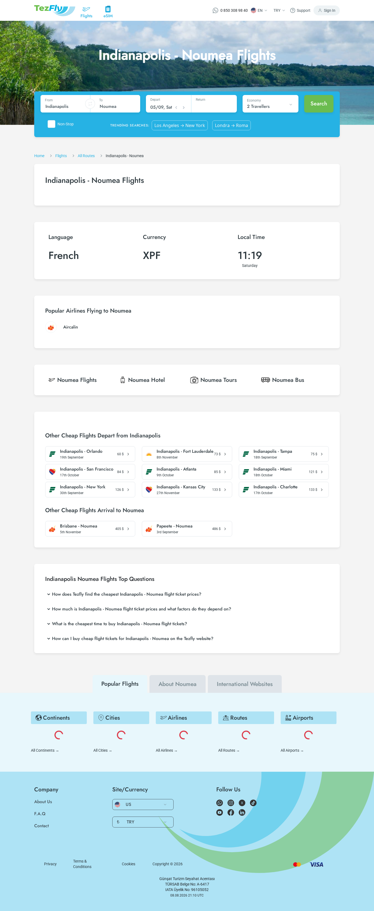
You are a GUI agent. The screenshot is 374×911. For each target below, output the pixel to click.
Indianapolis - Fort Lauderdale (185, 451)
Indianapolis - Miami (273, 469)
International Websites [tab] (245, 684)
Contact (41, 826)
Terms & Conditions (82, 864)
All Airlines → (167, 750)
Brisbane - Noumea (78, 526)
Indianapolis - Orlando (81, 451)
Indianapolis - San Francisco (86, 469)
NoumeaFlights (77, 380)
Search (318, 104)
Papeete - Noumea (174, 526)
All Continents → (45, 750)
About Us (43, 801)
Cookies (128, 864)
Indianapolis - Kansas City (181, 487)
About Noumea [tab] (178, 684)
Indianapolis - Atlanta (176, 469)
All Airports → (292, 750)
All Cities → (102, 750)
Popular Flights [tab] (120, 684)
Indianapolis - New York (82, 487)
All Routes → (229, 750)
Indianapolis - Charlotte (276, 487)
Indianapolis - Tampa (273, 451)
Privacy (50, 864)
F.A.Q (39, 814)
